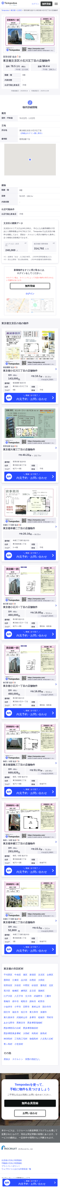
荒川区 (7, 990)
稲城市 (41, 1017)
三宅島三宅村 (20, 1038)
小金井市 (8, 1006)
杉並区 (35, 985)
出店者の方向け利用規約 (12, 1160)
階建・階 (8, 75)
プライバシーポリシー (11, 1166)
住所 (6, 387)
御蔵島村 (34, 1038)
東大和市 (34, 1012)
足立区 (33, 990)
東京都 (13, 10)
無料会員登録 (30, 1103)
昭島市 (24, 1001)
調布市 (33, 1001)
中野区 (26, 985)
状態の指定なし (32, 1059)
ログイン (35, 4)
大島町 (26, 1033)
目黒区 (33, 980)
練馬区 (24, 990)
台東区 (50, 974)
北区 (51, 985)
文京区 (19, 10)
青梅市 (7, 1001)
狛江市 (24, 1012)
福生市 (15, 1012)
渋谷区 (17, 985)
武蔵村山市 (22, 1017)
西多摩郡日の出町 (12, 1028)
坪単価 (43, 379)
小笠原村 (18, 1044)
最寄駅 (7, 383)
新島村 (43, 1033)
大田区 (41, 980)
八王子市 (18, 996)
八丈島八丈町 (46, 1038)
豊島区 (43, 985)
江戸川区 (8, 996)
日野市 (26, 1006)
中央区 (17, 974)
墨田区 (7, 980)
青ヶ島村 (8, 1044)
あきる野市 (9, 1022)
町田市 (41, 1001)
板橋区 (15, 990)
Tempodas (5, 10)
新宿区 (33, 974)
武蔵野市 (38, 996)
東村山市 (36, 1006)
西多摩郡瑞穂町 (34, 1022)
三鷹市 (48, 996)
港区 (25, 974)
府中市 (15, 1001)
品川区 (24, 980)
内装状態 (8, 80)
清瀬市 (43, 1012)
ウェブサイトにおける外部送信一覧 (16, 1169)
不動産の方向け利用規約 (12, 1163)
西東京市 (21, 1022)
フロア (7, 390)
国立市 (7, 1012)
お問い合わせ (30, 1113)
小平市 (17, 1006)
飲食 (33, 390)
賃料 (13, 375)
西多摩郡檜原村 (30, 1028)
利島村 (35, 1033)
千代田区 (8, 974)
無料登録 (46, 4)
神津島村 (8, 1038)
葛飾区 (41, 990)
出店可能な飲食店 (12, 85)
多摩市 (33, 1017)
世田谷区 (8, 985)
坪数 (33, 376)
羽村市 (50, 1017)
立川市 (28, 996)
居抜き (7, 1059)
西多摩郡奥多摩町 (12, 1033)
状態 (33, 387)
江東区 (15, 980)
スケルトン (17, 1059)
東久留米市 (9, 1017)
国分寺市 (46, 1006)
